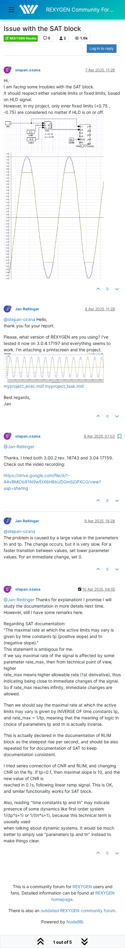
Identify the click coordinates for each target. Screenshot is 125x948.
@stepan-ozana (19, 319)
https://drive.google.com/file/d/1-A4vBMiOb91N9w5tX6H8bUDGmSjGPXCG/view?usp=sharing (52, 482)
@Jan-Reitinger (19, 446)
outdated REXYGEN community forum (78, 910)
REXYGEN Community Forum (81, 9)
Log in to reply (102, 48)
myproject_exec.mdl (24, 386)
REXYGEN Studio (22, 38)
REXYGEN (82, 886)
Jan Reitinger (27, 309)
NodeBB (74, 921)
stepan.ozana (27, 70)
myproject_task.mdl (64, 386)
